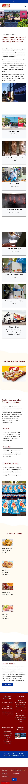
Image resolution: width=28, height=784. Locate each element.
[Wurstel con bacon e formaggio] (7, 605)
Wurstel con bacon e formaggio (6, 616)
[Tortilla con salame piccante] (7, 583)
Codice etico (7, 735)
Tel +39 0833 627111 (7, 712)
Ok (14, 779)
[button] (3, 374)
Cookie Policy (24, 769)
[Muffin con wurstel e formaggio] (7, 561)
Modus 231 (7, 737)
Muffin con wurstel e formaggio (5, 572)
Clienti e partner (7, 733)
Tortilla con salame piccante (7, 593)
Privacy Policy (7, 743)
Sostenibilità (7, 731)
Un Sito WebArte (21, 755)
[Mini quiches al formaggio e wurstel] (7, 539)
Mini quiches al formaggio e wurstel (7, 550)
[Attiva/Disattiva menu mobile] (25, 6)
